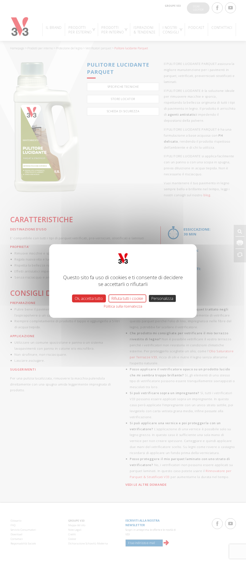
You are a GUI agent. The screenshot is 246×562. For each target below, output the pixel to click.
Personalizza (162, 298)
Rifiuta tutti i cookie (127, 298)
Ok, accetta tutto (89, 298)
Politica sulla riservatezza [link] (123, 306)
